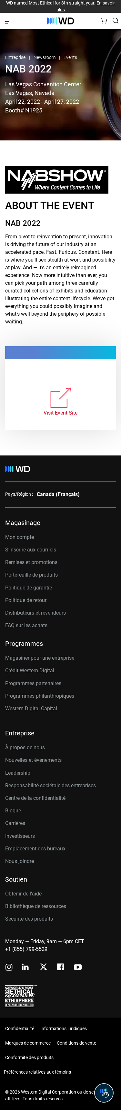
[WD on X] (43, 967)
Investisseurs (20, 836)
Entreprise (15, 57)
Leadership (17, 773)
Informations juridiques (63, 1028)
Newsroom (45, 57)
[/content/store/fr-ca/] (60, 21)
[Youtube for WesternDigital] (78, 967)
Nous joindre (19, 861)
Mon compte (19, 537)
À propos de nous (25, 747)
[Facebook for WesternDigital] (61, 967)
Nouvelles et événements (33, 760)
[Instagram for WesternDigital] (9, 967)
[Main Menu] (9, 21)
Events (70, 57)
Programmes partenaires (33, 683)
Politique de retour (25, 600)
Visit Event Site (60, 413)
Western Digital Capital (31, 708)
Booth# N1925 (23, 110)
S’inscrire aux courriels (30, 550)
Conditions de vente (76, 1043)
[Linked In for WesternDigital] (26, 967)
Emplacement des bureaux (35, 849)
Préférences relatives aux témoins (37, 1072)
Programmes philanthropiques (39, 696)
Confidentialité (19, 1028)
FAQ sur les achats (26, 625)
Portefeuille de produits (31, 575)
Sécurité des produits (29, 919)
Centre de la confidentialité (35, 798)
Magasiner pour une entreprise (39, 658)
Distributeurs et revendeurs (35, 613)
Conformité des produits (29, 1057)
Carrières (15, 823)
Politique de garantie (28, 588)
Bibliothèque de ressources (35, 906)
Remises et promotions (31, 562)
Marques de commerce (28, 1043)
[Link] (60, 398)
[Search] (115, 21)
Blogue (13, 811)
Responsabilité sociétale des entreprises (50, 785)
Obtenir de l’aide (23, 894)
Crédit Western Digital (29, 670)
